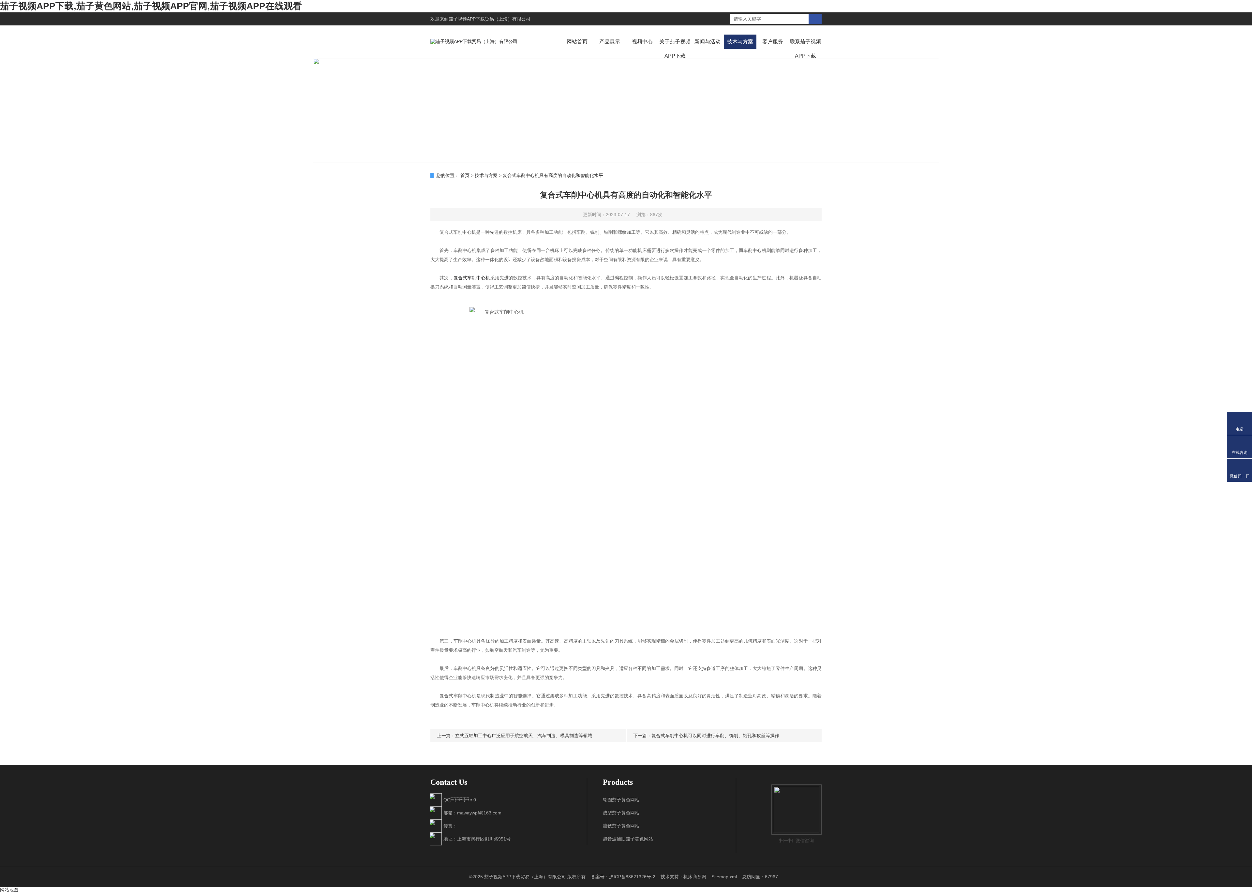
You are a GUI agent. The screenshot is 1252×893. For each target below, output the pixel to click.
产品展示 (609, 41)
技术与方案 (740, 41)
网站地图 (9, 889)
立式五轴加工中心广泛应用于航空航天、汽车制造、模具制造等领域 (523, 735)
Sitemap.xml (724, 876)
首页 (465, 175)
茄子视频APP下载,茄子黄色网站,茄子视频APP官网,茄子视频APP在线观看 (151, 6)
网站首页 (577, 41)
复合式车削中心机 (472, 277)
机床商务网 (694, 876)
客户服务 (772, 41)
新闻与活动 (707, 41)
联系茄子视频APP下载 (805, 49)
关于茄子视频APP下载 (675, 49)
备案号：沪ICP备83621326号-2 (623, 876)
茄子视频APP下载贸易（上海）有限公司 (489, 19)
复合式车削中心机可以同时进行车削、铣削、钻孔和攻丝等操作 (715, 735)
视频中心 (642, 41)
